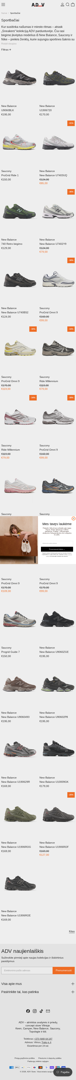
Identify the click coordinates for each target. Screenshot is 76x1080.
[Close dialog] (73, 518)
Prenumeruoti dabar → (57, 549)
